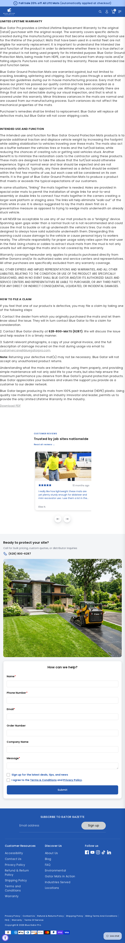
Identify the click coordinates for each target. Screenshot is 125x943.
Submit (63, 790)
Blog (48, 859)
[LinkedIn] (109, 852)
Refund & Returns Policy (50, 916)
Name (11, 676)
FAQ (47, 865)
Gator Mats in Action (60, 876)
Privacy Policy (72, 780)
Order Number (16, 725)
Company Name (17, 742)
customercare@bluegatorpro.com (25, 350)
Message (13, 758)
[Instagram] (98, 852)
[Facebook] (87, 852)
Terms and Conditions (13, 888)
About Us (51, 853)
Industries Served (57, 882)
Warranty (12, 896)
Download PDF (10, 406)
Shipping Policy (16, 880)
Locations (52, 888)
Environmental (55, 870)
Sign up (93, 825)
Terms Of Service (34, 920)
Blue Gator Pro (33, 925)
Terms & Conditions (43, 780)
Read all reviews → (44, 444)
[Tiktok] (103, 852)
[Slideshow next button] (67, 519)
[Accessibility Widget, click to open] (5, 937)
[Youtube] (92, 852)
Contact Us (13, 859)
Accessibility (14, 853)
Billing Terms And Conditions (101, 916)
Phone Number (17, 693)
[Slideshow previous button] (58, 519)
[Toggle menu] (120, 12)
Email (11, 709)
